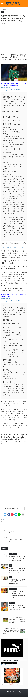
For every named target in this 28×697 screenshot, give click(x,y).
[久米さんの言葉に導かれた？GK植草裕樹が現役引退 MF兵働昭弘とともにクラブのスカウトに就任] (15, 514)
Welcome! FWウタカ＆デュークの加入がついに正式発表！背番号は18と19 (17, 558)
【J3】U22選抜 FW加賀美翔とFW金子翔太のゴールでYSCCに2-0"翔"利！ (17, 582)
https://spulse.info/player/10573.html (12, 247)
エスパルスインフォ (14, 692)
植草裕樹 (9, 522)
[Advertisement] (14, 38)
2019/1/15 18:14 (12, 537)
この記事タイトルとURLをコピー (14, 508)
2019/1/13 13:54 (11, 531)
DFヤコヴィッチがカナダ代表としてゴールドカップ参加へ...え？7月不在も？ (17, 607)
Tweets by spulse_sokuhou (8, 664)
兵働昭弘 (4, 522)
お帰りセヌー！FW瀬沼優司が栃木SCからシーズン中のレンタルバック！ (17, 570)
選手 (3, 519)
